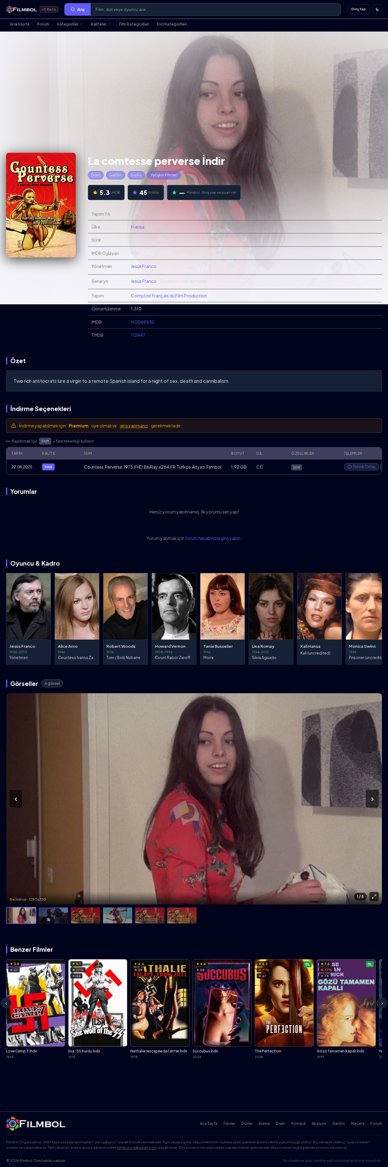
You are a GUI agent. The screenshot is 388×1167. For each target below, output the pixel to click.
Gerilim (115, 175)
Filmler (229, 1123)
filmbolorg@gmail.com (137, 1147)
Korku (136, 175)
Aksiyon (319, 1123)
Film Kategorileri (134, 24)
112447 (138, 335)
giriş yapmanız (134, 425)
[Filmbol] (36, 1123)
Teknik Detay (364, 466)
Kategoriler (67, 24)
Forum (43, 24)
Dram (95, 175)
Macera (357, 1123)
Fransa (137, 226)
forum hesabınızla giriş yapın (212, 538)
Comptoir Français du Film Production (169, 295)
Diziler (247, 1123)
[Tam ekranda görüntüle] (374, 896)
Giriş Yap (358, 9)
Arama (264, 1123)
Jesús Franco (143, 266)
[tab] (21, 915)
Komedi (298, 1123)
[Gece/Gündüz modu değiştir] (377, 9)
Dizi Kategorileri (172, 24)
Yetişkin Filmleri (164, 175)
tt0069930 (143, 322)
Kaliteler (98, 24)
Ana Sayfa (19, 24)
